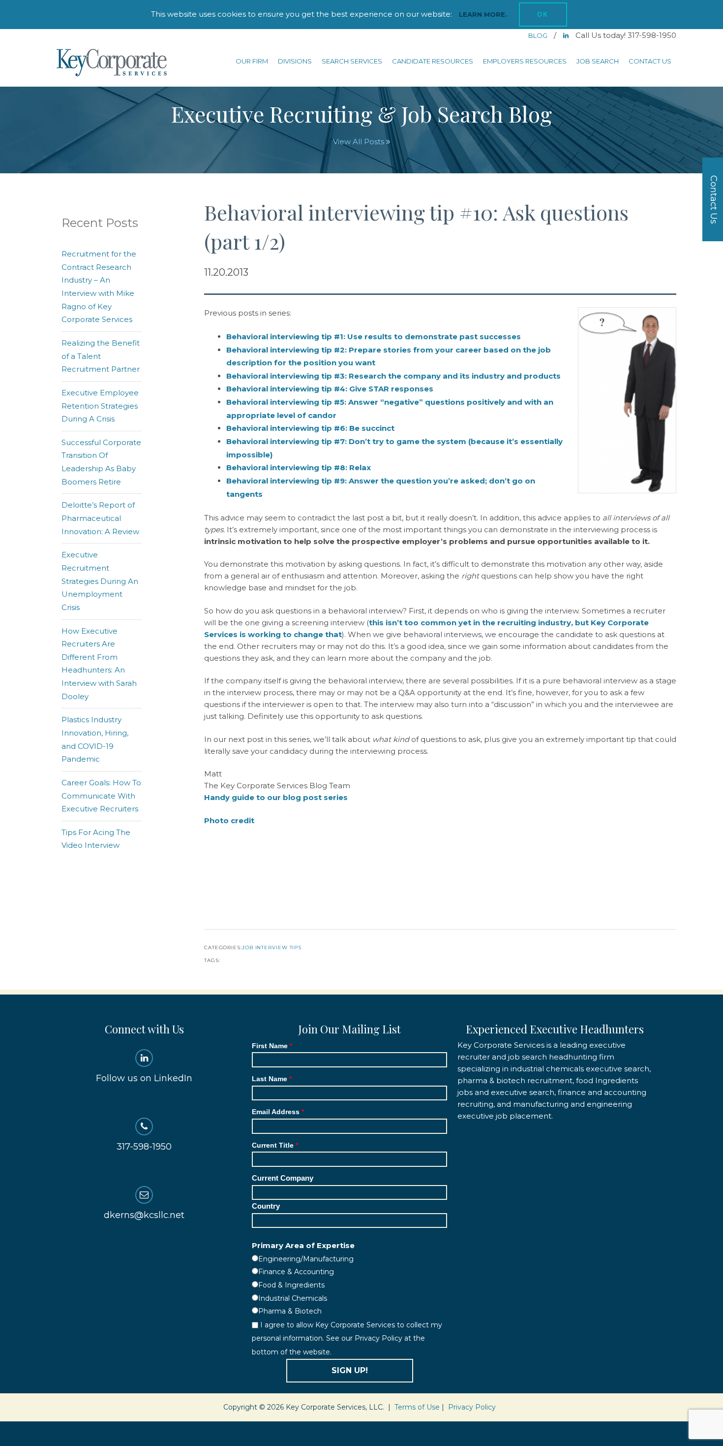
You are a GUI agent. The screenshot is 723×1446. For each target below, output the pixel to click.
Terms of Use (417, 1407)
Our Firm (252, 61)
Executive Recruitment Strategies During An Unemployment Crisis (99, 581)
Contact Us (650, 61)
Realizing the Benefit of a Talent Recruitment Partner (100, 356)
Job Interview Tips (271, 947)
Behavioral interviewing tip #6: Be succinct (310, 428)
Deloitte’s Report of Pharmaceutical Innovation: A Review (100, 518)
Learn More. (483, 14)
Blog (538, 35)
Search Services (352, 61)
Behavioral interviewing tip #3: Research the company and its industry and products (393, 376)
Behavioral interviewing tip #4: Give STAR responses (329, 388)
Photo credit (229, 820)
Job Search (597, 61)
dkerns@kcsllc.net (144, 1215)
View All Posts (359, 141)
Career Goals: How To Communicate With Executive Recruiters (101, 795)
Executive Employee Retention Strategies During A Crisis (100, 405)
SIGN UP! (349, 1370)
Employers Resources (525, 61)
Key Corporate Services (113, 63)
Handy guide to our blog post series (276, 797)
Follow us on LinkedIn (144, 1078)
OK (543, 14)
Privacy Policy (472, 1407)
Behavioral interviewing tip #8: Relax (298, 467)
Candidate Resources (432, 61)
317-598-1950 (144, 1146)
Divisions (295, 61)
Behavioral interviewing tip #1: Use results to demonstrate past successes (373, 336)
